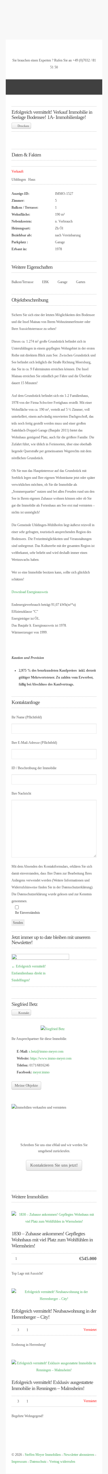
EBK (45, 282)
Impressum (19, 1462)
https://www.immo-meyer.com (50, 1058)
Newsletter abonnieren (79, 1455)
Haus (31, 180)
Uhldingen (19, 180)
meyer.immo (41, 1072)
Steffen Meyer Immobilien (43, 1455)
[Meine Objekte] (53, 1028)
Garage (62, 282)
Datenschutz (38, 1462)
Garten (80, 282)
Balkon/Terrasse (22, 282)
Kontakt (23, 1013)
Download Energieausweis (30, 592)
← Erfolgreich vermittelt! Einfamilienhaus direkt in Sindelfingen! (29, 973)
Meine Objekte (26, 1085)
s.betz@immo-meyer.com (46, 1051)
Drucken (23, 126)
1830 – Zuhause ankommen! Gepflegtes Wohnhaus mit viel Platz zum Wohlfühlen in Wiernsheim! (52, 1240)
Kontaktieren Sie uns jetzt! (54, 1165)
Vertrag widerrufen (62, 1462)
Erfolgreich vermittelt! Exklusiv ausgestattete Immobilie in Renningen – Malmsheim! (52, 1385)
